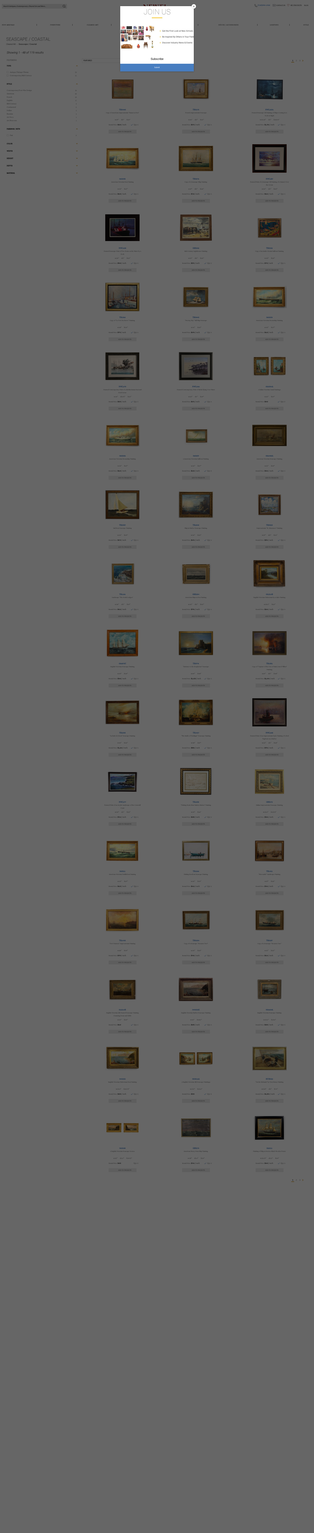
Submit (157, 67)
